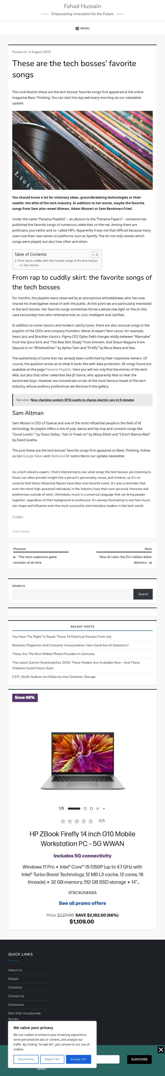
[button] (82, 28)
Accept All (78, 1059)
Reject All (52, 1059)
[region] (52, 1044)
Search (18, 674)
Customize (26, 1059)
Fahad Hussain (82, 6)
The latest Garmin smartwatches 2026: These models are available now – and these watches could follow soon (76, 753)
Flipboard (58, 456)
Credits (17, 605)
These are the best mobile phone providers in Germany (53, 741)
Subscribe (139, 1059)
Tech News (21, 619)
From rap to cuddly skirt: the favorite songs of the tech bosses (58, 261)
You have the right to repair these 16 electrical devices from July (61, 724)
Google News (33, 456)
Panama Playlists (58, 369)
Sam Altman (31, 265)
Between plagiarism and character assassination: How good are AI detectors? (70, 733)
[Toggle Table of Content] (93, 254)
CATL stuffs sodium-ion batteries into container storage (54, 764)
